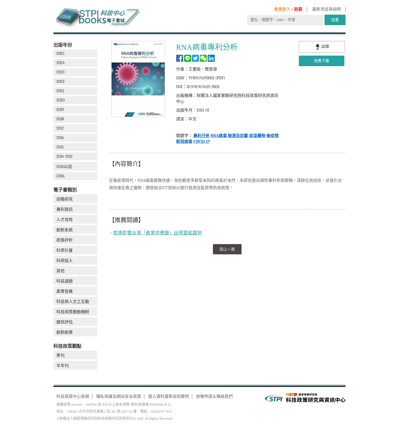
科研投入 (64, 260)
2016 (60, 137)
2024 (60, 62)
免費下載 (321, 61)
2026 (60, 176)
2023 (60, 72)
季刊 (60, 355)
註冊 (298, 9)
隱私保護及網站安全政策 (118, 396)
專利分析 (201, 135)
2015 (60, 147)
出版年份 (62, 44)
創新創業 (64, 332)
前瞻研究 (64, 199)
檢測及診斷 (238, 135)
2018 (60, 118)
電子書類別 (65, 189)
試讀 (324, 46)
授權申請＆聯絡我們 (214, 396)
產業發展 (64, 291)
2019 (60, 109)
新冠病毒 (184, 141)
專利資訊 (64, 209)
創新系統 (64, 229)
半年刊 (62, 365)
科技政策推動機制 (72, 311)
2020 (60, 100)
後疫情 (272, 135)
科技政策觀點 (67, 346)
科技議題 (64, 281)
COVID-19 (201, 141)
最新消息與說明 (326, 9)
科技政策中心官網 (72, 396)
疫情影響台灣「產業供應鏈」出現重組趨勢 (157, 233)
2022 (60, 81)
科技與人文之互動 (72, 301)
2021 (60, 90)
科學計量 (64, 250)
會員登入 (282, 9)
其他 (60, 270)
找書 (335, 20)
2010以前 (64, 166)
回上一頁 (227, 249)
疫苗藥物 (257, 135)
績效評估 (64, 322)
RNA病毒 (219, 135)
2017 (60, 128)
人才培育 (64, 219)
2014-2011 (64, 156)
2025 (60, 53)
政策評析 (64, 240)
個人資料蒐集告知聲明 (168, 396)
